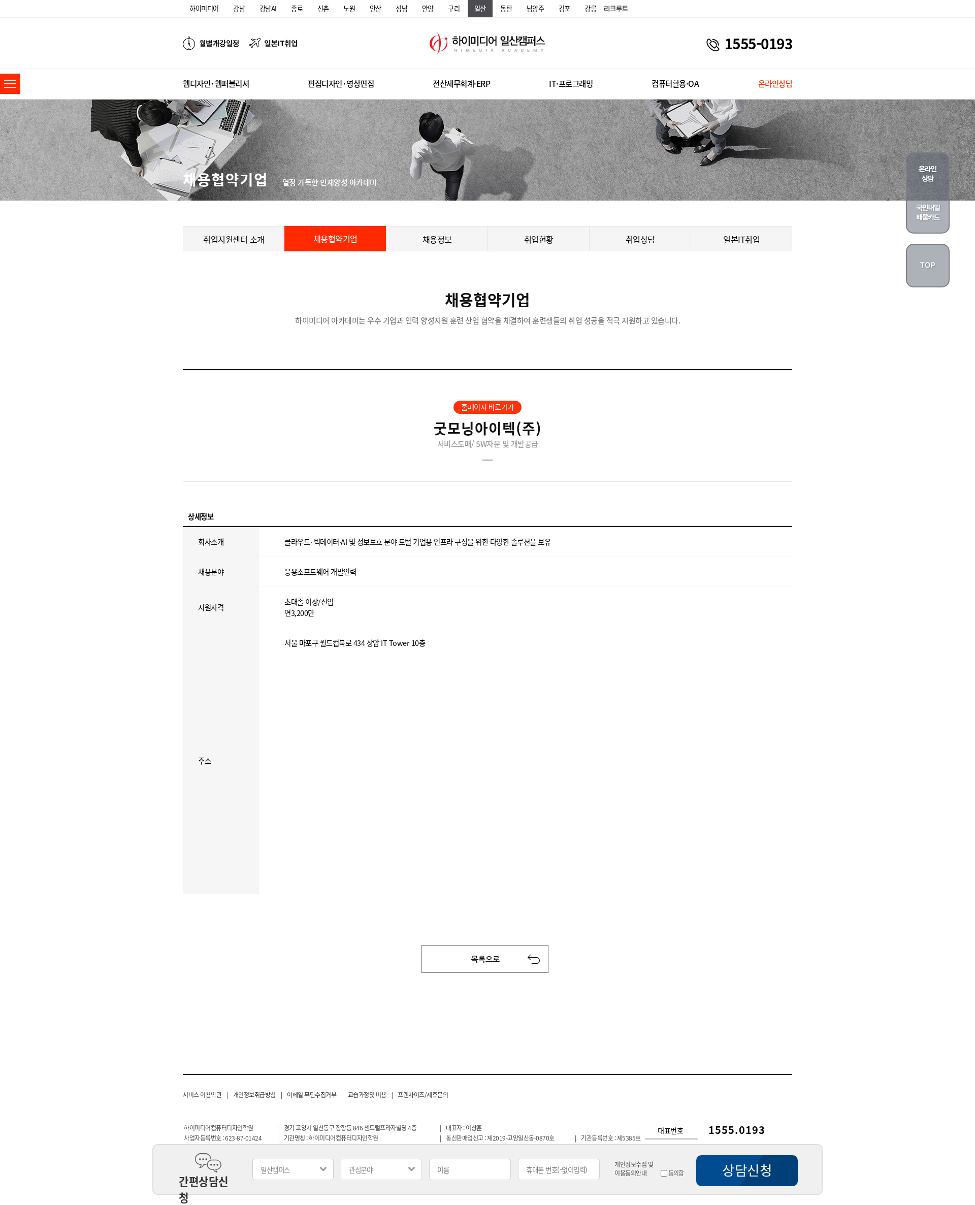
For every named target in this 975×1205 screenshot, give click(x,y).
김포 (564, 8)
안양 (428, 8)
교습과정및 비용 (367, 1094)
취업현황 (539, 239)
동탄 (506, 8)
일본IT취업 (741, 239)
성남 (401, 8)
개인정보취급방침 (254, 1094)
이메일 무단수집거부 (311, 1094)
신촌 (323, 8)
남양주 (535, 8)
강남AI (268, 8)
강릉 (590, 8)
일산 (480, 8)
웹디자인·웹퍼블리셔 (216, 83)
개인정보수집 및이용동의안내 (633, 1169)
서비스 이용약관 (202, 1094)
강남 (239, 8)
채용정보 (437, 239)
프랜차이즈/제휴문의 (423, 1094)
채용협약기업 (335, 239)
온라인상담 (775, 83)
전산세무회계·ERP (461, 83)
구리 (454, 8)
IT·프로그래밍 (571, 83)
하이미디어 (204, 8)
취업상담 (640, 239)
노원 (349, 8)
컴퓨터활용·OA (675, 83)
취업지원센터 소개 (234, 239)
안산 (375, 8)
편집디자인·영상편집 (341, 83)
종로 (297, 8)
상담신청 (747, 1170)
